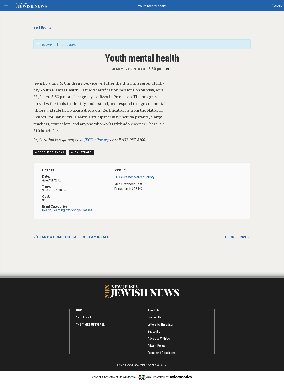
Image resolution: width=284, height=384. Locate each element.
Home (80, 310)
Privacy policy (156, 345)
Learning (59, 210)
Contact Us (155, 317)
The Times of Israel (90, 324)
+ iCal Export (81, 152)
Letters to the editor (160, 324)
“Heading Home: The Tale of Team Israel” (71, 237)
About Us (153, 310)
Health (46, 210)
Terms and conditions (162, 353)
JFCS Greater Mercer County (134, 177)
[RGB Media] (145, 377)
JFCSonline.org (96, 139)
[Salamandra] (181, 376)
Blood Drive (237, 237)
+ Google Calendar (49, 152)
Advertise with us (159, 338)
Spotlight (83, 317)
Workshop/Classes (79, 210)
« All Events (42, 28)
